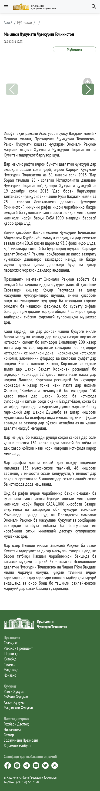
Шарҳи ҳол (12, 653)
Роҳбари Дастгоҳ (16, 724)
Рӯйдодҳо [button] (24, 22)
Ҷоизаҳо (10, 675)
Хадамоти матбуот (17, 745)
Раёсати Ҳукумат (16, 697)
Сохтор (9, 734)
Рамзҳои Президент (18, 648)
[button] (36, 6)
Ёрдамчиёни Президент (21, 740)
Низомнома (12, 729)
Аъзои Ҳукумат (15, 702)
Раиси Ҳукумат (15, 691)
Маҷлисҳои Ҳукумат (18, 707)
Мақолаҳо (11, 669)
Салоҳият (10, 642)
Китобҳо (10, 659)
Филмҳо (10, 664)
